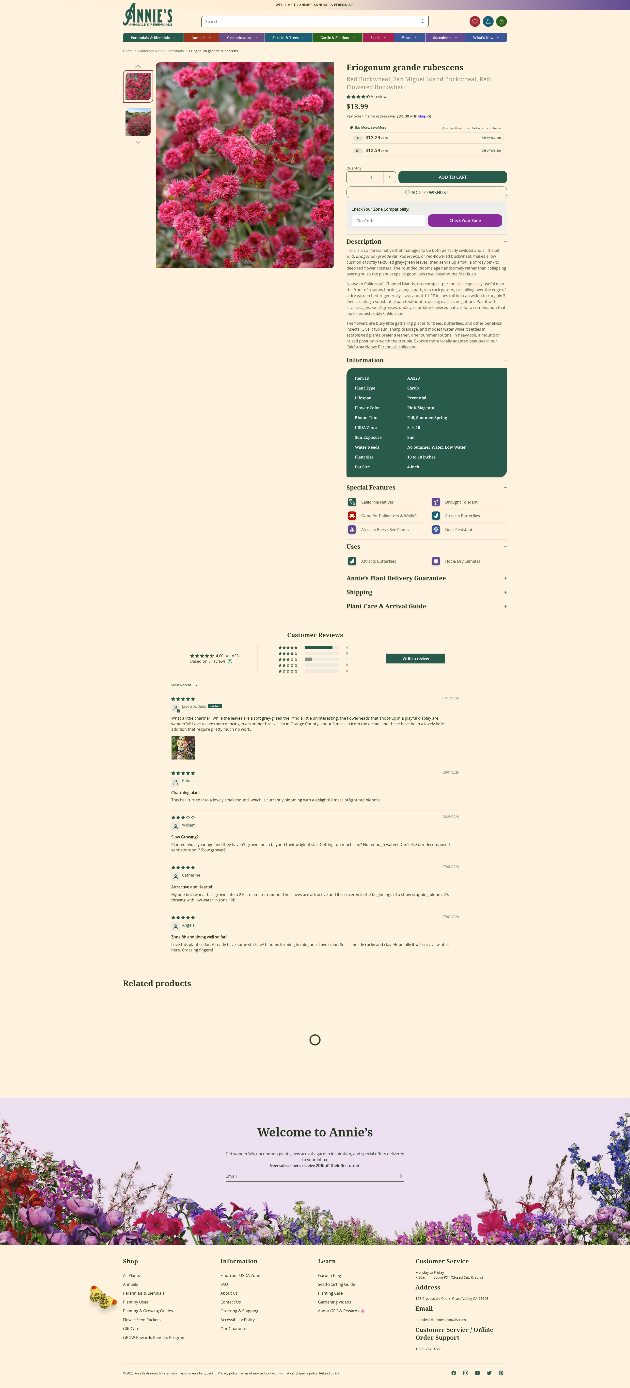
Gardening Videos (334, 1302)
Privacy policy (228, 1373)
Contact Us (230, 1302)
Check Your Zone (465, 220)
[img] (183, 699)
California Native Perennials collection (381, 347)
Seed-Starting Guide (336, 1284)
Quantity (354, 168)
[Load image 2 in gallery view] (138, 122)
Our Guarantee (234, 1328)
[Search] (423, 21)
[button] (153, 37)
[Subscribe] (399, 1175)
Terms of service (251, 1373)
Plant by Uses (135, 1302)
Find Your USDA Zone (240, 1275)
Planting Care (330, 1293)
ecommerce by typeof (197, 1373)
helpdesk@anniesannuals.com (440, 1319)
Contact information (279, 1373)
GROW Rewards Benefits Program (154, 1337)
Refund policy (329, 1373)
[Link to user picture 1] (183, 748)
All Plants (131, 1275)
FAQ (224, 1284)
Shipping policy (307, 1373)
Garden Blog (329, 1275)
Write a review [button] (416, 658)
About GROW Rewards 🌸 (341, 1311)
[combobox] (315, 21)
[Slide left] (138, 66)
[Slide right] (138, 142)
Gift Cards (132, 1328)
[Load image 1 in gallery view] (138, 86)
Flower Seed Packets (142, 1319)
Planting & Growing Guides (148, 1311)
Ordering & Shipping (239, 1311)
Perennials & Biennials (143, 1293)
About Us (229, 1293)
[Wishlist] (474, 21)
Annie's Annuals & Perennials (156, 1373)
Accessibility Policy (237, 1319)
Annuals (130, 1284)
